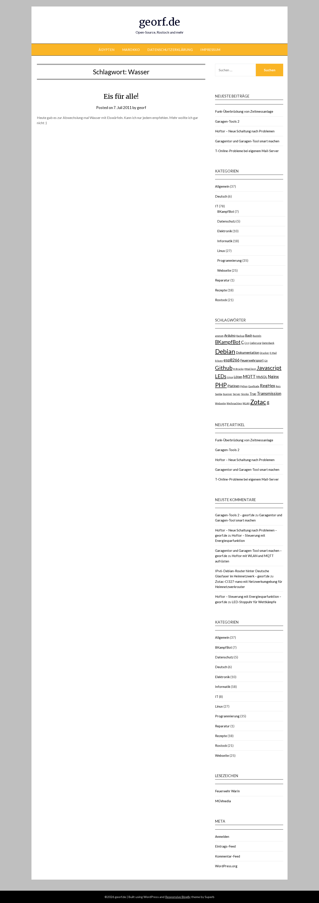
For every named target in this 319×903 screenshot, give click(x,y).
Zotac (258, 402)
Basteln (257, 335)
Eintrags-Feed (225, 846)
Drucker (264, 352)
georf (141, 107)
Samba (218, 394)
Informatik (224, 241)
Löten (238, 377)
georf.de (159, 21)
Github (223, 367)
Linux (221, 251)
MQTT (249, 376)
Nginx (273, 376)
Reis (278, 386)
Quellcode (253, 386)
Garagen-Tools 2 (227, 121)
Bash (248, 335)
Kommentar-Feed (227, 856)
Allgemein (222, 186)
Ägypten (107, 50)
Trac (253, 394)
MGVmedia (223, 801)
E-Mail (273, 352)
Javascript (269, 367)
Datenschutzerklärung (170, 50)
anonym (219, 335)
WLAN (246, 403)
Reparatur (222, 280)
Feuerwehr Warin (227, 791)
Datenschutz (226, 221)
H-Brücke (238, 368)
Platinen (233, 386)
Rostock (221, 300)
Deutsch (221, 196)
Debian (225, 351)
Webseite (224, 270)
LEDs (220, 376)
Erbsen (219, 360)
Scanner (227, 394)
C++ (247, 342)
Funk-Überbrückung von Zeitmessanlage (244, 111)
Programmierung (229, 260)
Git (266, 360)
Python (244, 386)
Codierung (255, 342)
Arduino (230, 335)
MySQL (261, 377)
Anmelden (222, 836)
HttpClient (250, 368)
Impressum (210, 50)
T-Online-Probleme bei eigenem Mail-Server (247, 151)
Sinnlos (245, 394)
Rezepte (221, 290)
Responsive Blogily (178, 897)
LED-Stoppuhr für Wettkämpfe (254, 602)
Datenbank (268, 342)
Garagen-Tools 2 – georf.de (235, 515)
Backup (240, 335)
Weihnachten (234, 403)
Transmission (269, 393)
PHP (221, 384)
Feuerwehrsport (252, 360)
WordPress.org (226, 866)
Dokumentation (247, 352)
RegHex (267, 385)
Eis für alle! (121, 96)
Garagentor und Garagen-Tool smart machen (247, 141)
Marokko (131, 50)
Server (236, 394)
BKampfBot (225, 211)
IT (216, 206)
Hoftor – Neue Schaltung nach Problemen (245, 131)
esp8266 (232, 359)
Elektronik (224, 231)
